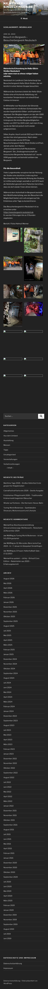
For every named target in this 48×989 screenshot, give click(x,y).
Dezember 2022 (10, 759)
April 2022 (7, 796)
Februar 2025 (9, 650)
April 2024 (7, 697)
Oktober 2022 (9, 768)
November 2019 (10, 920)
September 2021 (10, 825)
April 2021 (7, 848)
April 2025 (7, 640)
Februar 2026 (9, 597)
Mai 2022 (7, 792)
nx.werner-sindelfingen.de (18, 5)
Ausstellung (8, 440)
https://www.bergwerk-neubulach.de (18, 212)
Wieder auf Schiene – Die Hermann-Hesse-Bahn (23, 503)
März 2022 (7, 801)
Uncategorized (9, 455)
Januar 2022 (8, 806)
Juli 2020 (7, 882)
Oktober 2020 (9, 872)
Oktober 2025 (9, 616)
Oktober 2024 (9, 669)
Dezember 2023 (10, 716)
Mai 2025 (7, 635)
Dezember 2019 (10, 915)
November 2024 (10, 664)
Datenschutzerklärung (12, 963)
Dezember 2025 (10, 607)
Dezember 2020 (10, 863)
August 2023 (8, 725)
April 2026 (7, 588)
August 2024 (8, 678)
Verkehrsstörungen (11, 464)
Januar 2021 (8, 858)
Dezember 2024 (10, 659)
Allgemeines (8, 431)
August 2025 (8, 626)
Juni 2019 (7, 938)
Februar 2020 (9, 905)
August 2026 (8, 579)
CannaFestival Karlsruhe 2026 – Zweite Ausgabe (23, 491)
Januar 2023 (8, 754)
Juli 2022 (7, 782)
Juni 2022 (7, 787)
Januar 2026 (8, 602)
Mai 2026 (7, 583)
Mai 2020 (7, 891)
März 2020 (7, 901)
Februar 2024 (9, 706)
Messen (6, 445)
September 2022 (10, 773)
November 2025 (10, 612)
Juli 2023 (7, 730)
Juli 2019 (7, 934)
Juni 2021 (7, 839)
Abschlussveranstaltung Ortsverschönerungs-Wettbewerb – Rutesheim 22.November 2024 (22, 528)
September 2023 (10, 721)
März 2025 (7, 645)
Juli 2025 (7, 631)
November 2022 (10, 763)
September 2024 (10, 673)
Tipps (5, 450)
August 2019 (8, 929)
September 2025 (10, 621)
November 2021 (10, 815)
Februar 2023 (9, 749)
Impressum (8, 968)
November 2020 (10, 867)
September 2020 (10, 877)
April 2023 (7, 740)
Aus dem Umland (10, 436)
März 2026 (7, 593)
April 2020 (7, 896)
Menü (25, 18)
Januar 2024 (8, 711)
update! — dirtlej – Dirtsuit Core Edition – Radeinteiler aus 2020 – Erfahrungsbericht (21, 561)
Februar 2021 (8, 853)
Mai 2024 (7, 692)
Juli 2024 (7, 683)
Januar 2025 (8, 654)
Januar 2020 (8, 910)
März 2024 (7, 702)
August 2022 (8, 777)
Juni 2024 (7, 687)
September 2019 (10, 924)
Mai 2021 (7, 844)
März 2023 (7, 744)
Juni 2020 (7, 886)
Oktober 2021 (9, 820)
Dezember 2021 (10, 811)
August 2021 (8, 830)
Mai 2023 (7, 735)
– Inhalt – (10, 468)
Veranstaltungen (10, 459)
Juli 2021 (7, 834)
